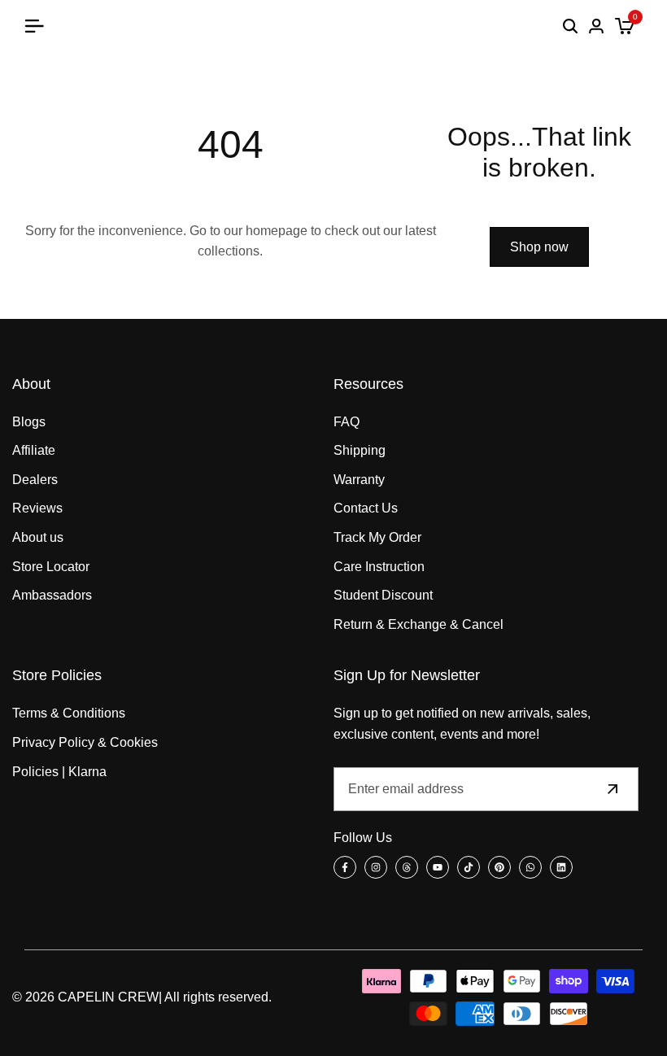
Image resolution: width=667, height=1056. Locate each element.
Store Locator (50, 567)
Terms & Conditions (68, 713)
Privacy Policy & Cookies (85, 742)
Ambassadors (52, 595)
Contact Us (366, 508)
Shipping (360, 450)
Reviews (37, 508)
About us (37, 537)
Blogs (29, 422)
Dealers (35, 480)
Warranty (359, 480)
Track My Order (377, 537)
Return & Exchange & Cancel (419, 624)
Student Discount (383, 595)
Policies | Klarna (59, 772)
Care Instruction (379, 567)
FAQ (347, 422)
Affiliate (33, 450)
